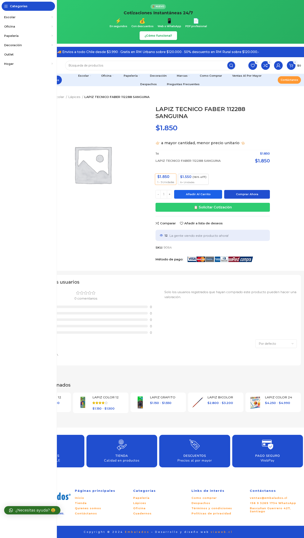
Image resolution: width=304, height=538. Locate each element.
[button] (32, 510)
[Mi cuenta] (278, 65)
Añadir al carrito (198, 194)
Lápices (74, 97)
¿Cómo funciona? (158, 35)
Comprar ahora (247, 194)
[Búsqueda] (231, 65)
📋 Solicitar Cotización (213, 207)
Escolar (59, 97)
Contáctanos (289, 79)
